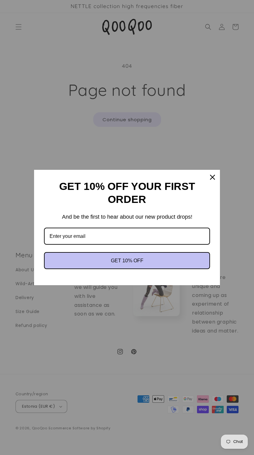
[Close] (212, 177)
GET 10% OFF (127, 260)
